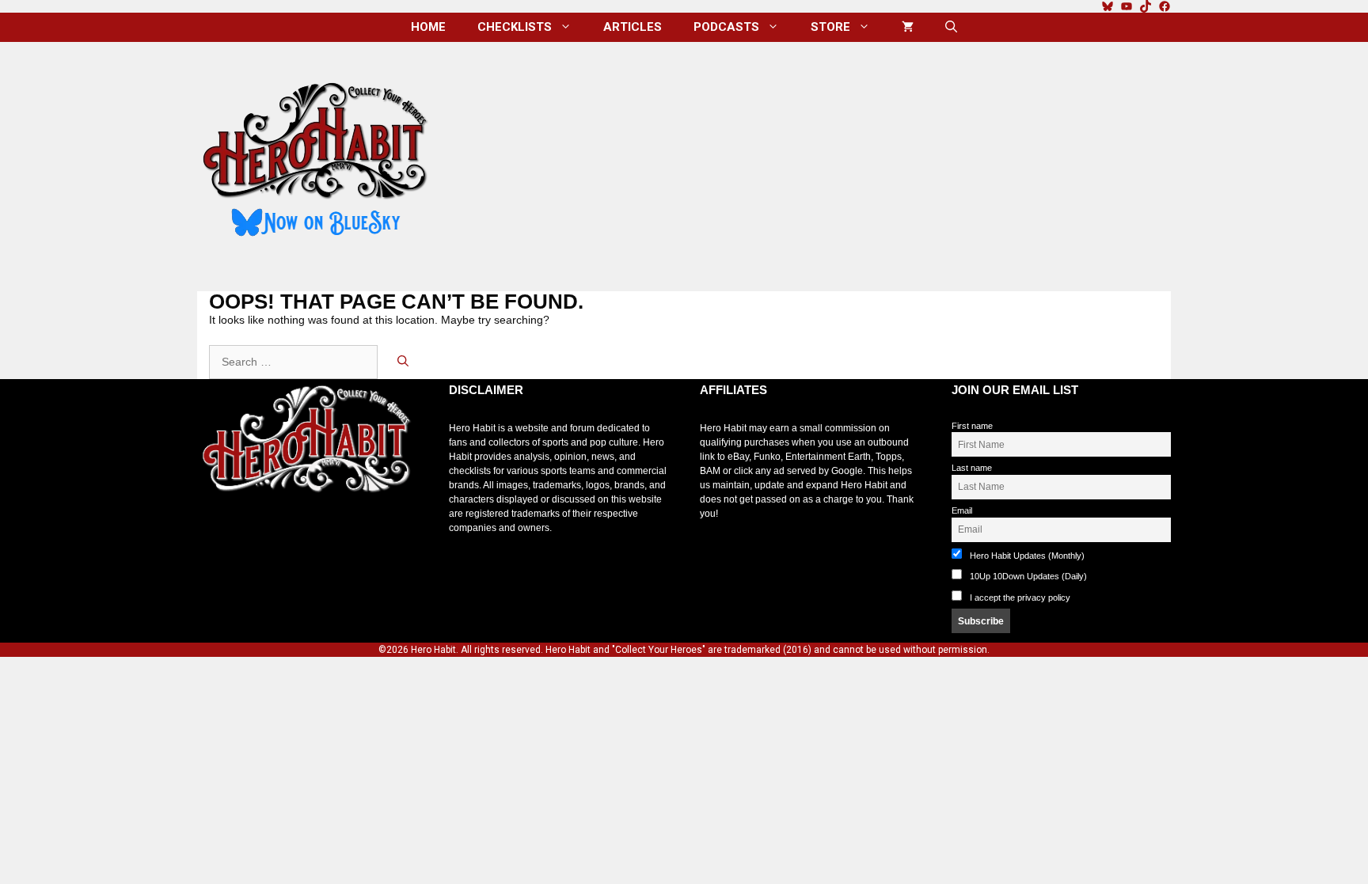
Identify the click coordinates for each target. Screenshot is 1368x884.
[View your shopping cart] (907, 27)
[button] (951, 27)
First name (972, 426)
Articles (632, 27)
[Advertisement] (813, 160)
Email (962, 510)
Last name (972, 467)
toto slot (213, 531)
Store (830, 27)
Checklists (514, 27)
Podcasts (726, 27)
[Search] (403, 362)
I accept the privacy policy (1020, 597)
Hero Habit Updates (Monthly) (1026, 555)
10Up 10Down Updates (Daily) (1027, 576)
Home (428, 27)
